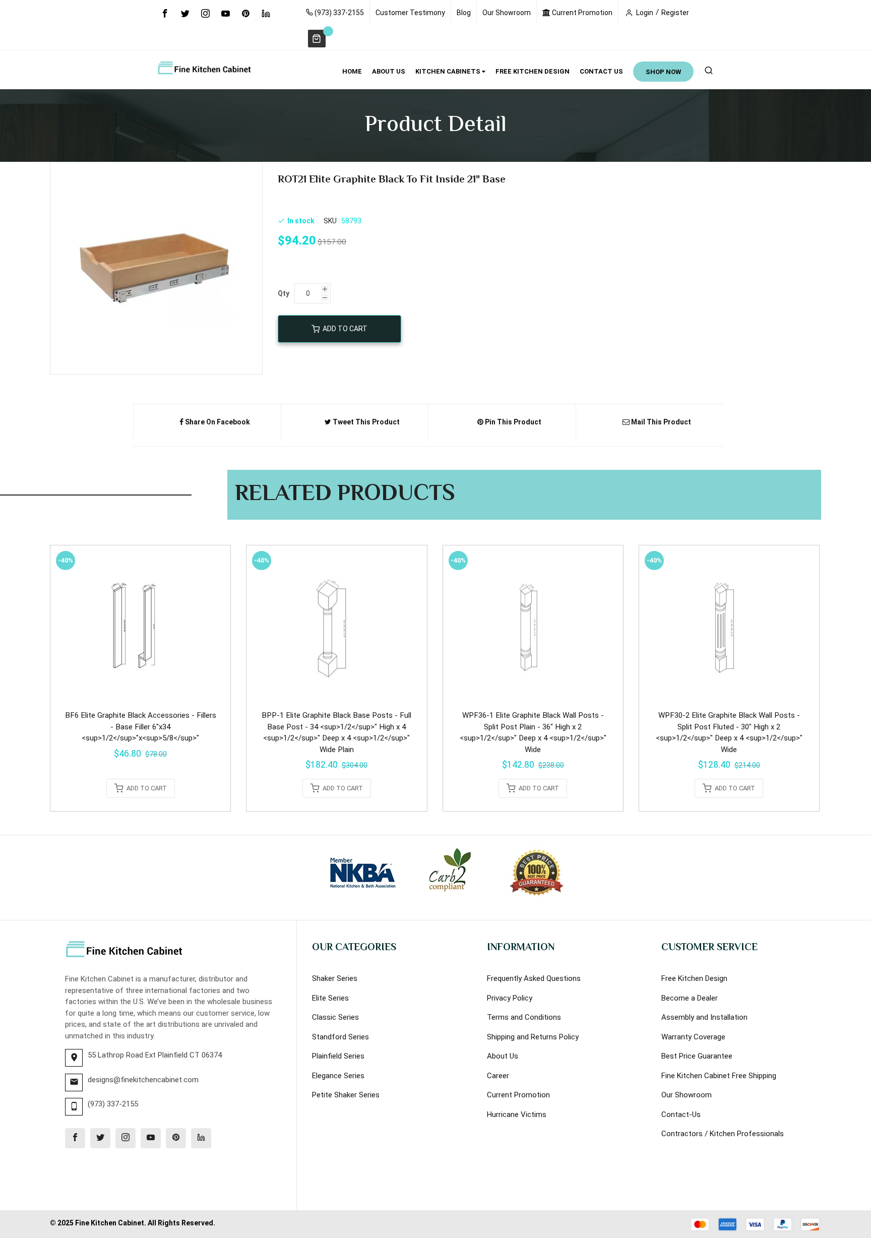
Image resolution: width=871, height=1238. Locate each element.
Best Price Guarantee (696, 1056)
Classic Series (335, 1017)
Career (498, 1075)
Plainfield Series (338, 1056)
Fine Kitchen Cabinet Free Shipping (718, 1075)
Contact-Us (681, 1114)
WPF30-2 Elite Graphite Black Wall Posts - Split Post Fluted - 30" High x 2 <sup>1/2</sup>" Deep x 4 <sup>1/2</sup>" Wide (729, 732)
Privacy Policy (509, 998)
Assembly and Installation (704, 1017)
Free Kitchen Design (694, 978)
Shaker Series (334, 978)
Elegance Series (338, 1075)
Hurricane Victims (516, 1114)
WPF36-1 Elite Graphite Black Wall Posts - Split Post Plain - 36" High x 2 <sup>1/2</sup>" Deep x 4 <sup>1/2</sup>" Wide (533, 732)
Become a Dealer (689, 998)
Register (675, 13)
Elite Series (330, 998)
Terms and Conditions (524, 1017)
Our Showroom (506, 13)
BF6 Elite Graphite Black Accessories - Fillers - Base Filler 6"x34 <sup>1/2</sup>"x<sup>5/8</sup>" (140, 726)
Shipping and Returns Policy (533, 1036)
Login (644, 13)
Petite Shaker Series (346, 1094)
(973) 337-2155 (338, 13)
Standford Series (340, 1036)
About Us (502, 1056)
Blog (464, 13)
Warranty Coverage (693, 1036)
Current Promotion (581, 13)
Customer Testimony (410, 13)
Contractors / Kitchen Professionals (722, 1133)
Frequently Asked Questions (534, 978)
